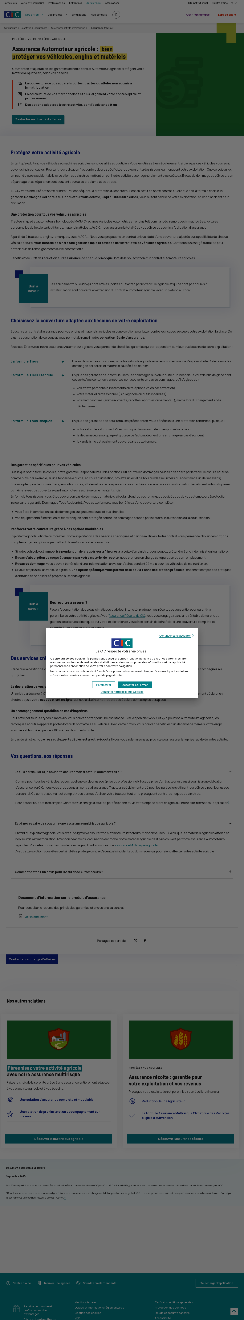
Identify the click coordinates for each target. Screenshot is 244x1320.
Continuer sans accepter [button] (175, 635)
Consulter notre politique (122, 692)
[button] (135, 684)
